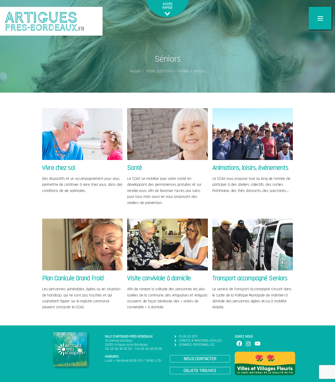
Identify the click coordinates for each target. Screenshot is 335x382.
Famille (182, 71)
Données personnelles (196, 344)
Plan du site (188, 336)
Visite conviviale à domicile (159, 278)
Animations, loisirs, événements (250, 168)
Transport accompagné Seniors (250, 278)
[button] (200, 358)
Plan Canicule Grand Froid (72, 278)
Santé (134, 168)
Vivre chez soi (58, 168)
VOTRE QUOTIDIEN (158, 71)
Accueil (135, 71)
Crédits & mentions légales (200, 340)
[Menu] (320, 18)
